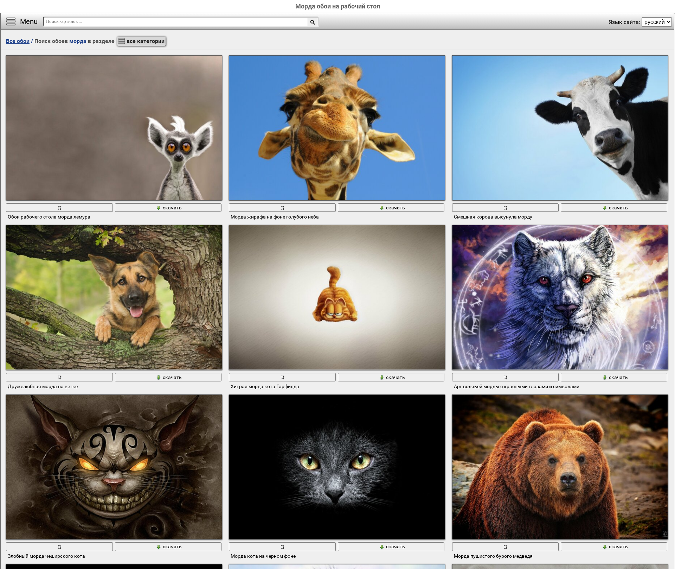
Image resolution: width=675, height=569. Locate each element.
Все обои (18, 41)
